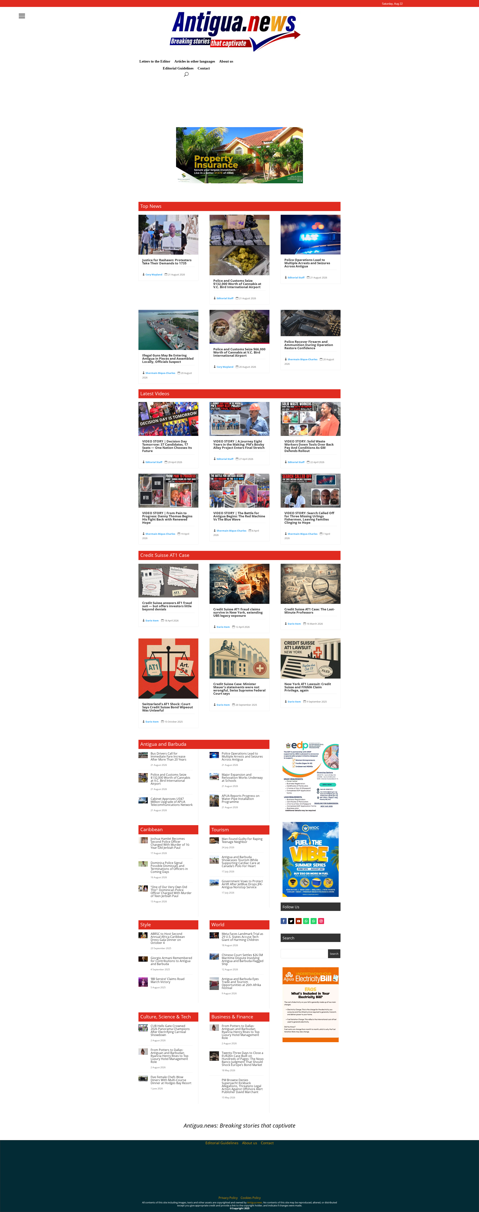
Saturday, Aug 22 (392, 3)
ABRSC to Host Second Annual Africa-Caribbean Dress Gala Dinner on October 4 (168, 938)
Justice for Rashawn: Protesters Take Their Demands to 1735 (166, 261)
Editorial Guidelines (178, 68)
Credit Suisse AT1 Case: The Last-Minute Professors (309, 611)
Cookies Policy (251, 1198)
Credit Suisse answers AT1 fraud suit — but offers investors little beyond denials (167, 606)
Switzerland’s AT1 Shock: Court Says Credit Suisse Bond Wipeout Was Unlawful (167, 707)
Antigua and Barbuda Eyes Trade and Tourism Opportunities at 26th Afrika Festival (241, 983)
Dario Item (152, 620)
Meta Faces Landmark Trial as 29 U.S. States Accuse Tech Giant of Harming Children (242, 937)
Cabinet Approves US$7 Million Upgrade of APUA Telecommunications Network (172, 802)
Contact (204, 68)
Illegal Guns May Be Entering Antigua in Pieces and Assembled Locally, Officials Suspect (168, 358)
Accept (319, 1206)
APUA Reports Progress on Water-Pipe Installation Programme (241, 799)
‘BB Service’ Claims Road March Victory (167, 980)
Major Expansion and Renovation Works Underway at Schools (242, 778)
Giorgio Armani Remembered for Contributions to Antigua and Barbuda (171, 961)
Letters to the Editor (154, 61)
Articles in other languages (194, 61)
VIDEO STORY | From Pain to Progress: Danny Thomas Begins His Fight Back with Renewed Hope (167, 518)
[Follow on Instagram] (321, 921)
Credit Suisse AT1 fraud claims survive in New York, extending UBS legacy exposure (238, 612)
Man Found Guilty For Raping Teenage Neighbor (242, 840)
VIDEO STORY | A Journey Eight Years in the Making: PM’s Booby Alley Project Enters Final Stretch (239, 444)
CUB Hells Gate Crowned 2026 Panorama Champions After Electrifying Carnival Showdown (170, 1030)
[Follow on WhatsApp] (306, 921)
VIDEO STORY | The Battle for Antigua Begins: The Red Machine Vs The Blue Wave (239, 516)
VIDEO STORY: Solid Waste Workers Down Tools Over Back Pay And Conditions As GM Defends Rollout (309, 446)
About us (226, 61)
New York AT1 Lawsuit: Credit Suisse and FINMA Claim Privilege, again (307, 687)
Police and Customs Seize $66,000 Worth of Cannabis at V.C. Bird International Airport (239, 352)
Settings (362, 1206)
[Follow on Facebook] (284, 921)
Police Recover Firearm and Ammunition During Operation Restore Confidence (308, 344)
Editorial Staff (225, 298)
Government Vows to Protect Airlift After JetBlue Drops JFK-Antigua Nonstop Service (242, 884)
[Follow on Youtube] (299, 921)
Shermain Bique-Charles (160, 373)
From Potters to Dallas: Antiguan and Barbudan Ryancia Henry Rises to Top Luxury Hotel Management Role (169, 1056)
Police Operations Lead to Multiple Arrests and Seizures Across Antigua (307, 263)
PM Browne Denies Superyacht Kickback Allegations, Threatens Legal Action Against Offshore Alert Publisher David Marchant (242, 1086)
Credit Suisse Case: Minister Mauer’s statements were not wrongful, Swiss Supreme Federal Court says (239, 689)
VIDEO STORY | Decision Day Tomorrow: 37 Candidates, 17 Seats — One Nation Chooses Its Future (167, 446)
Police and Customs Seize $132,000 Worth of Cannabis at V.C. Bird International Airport (237, 283)
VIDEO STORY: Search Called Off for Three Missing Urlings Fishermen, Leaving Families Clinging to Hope (309, 518)
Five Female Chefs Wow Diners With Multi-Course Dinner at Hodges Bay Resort (171, 1080)
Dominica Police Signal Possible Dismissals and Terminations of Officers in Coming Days (169, 867)
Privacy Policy (228, 1198)
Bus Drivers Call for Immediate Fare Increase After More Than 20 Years (168, 756)
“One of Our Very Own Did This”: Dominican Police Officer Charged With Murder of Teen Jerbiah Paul (171, 891)
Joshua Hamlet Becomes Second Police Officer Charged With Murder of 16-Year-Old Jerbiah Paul (170, 843)
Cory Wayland (154, 274)
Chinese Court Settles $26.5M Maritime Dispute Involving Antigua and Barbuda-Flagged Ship (242, 959)
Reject (340, 1206)
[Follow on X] (291, 921)
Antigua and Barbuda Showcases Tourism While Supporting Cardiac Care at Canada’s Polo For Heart (241, 861)
